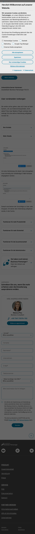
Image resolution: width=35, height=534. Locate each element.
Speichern (17, 57)
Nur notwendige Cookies (17, 62)
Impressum (18, 70)
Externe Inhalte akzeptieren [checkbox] (13, 47)
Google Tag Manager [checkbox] (21, 44)
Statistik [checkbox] (24, 41)
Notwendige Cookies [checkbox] (11, 41)
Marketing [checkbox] (7, 44)
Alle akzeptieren (17, 52)
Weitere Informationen (17, 66)
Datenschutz (29, 70)
